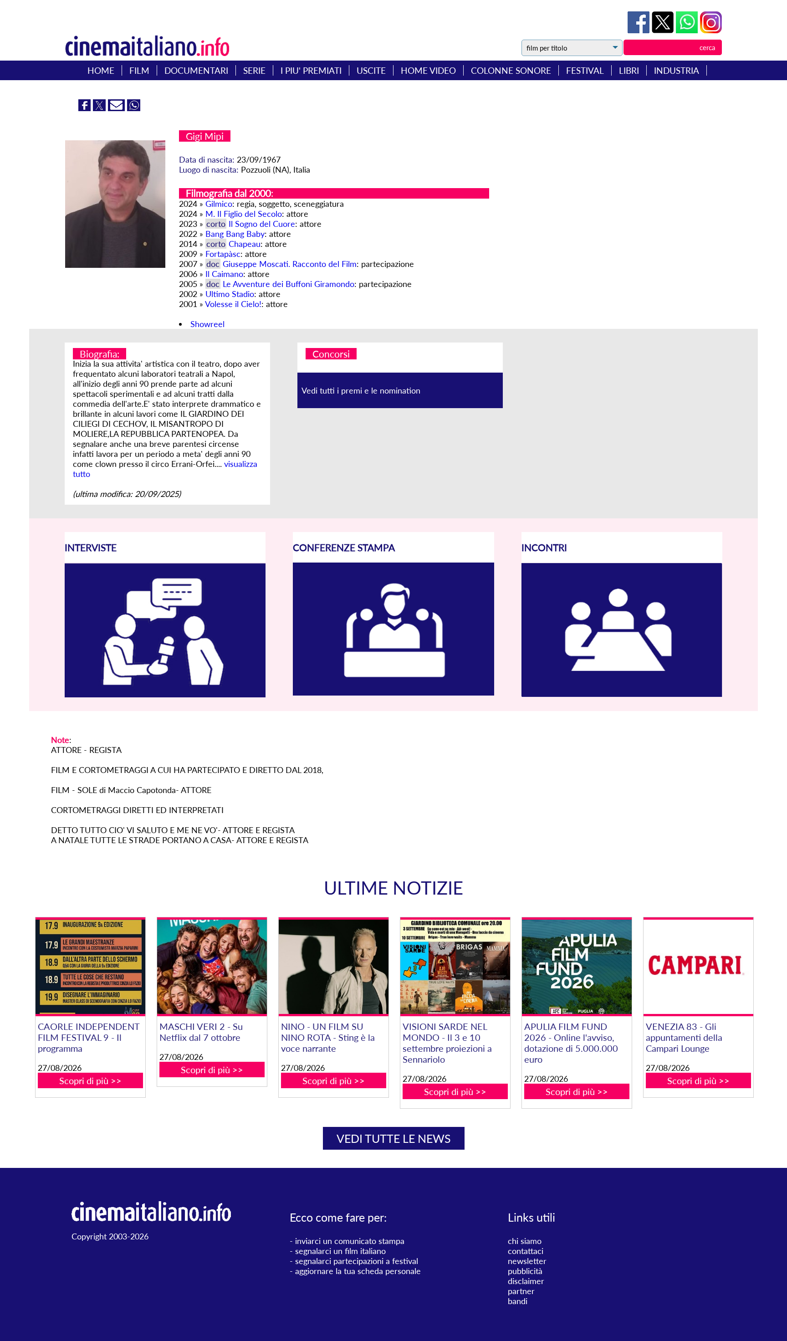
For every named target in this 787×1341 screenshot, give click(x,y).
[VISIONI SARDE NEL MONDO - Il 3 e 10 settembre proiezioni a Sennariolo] (455, 966)
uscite (371, 70)
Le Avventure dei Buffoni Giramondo (288, 284)
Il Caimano (224, 274)
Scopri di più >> (90, 1080)
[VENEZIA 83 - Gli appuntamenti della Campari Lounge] (698, 966)
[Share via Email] (117, 108)
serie (254, 70)
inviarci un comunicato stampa (349, 1241)
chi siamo (525, 1241)
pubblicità (525, 1271)
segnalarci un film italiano (340, 1251)
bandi (517, 1301)
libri (629, 70)
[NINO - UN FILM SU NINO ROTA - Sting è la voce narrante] (333, 966)
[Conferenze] (393, 692)
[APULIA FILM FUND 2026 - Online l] (576, 966)
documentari (196, 70)
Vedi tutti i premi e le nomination (361, 390)
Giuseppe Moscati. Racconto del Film (290, 264)
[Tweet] (664, 30)
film (139, 70)
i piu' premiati (311, 70)
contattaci (525, 1251)
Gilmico (218, 204)
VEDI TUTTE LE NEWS (394, 1138)
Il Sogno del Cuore (262, 224)
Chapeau (245, 244)
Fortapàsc (222, 254)
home (100, 70)
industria (676, 70)
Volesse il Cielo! (233, 304)
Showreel (207, 324)
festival (585, 70)
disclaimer (526, 1281)
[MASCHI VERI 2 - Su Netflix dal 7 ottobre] (211, 966)
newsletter (527, 1261)
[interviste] (165, 694)
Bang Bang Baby (235, 234)
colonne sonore (511, 70)
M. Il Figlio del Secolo (243, 214)
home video (428, 70)
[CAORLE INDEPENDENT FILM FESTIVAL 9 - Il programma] (90, 966)
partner (521, 1291)
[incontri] (621, 694)
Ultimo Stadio (229, 294)
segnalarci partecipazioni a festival (356, 1261)
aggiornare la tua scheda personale (358, 1271)
